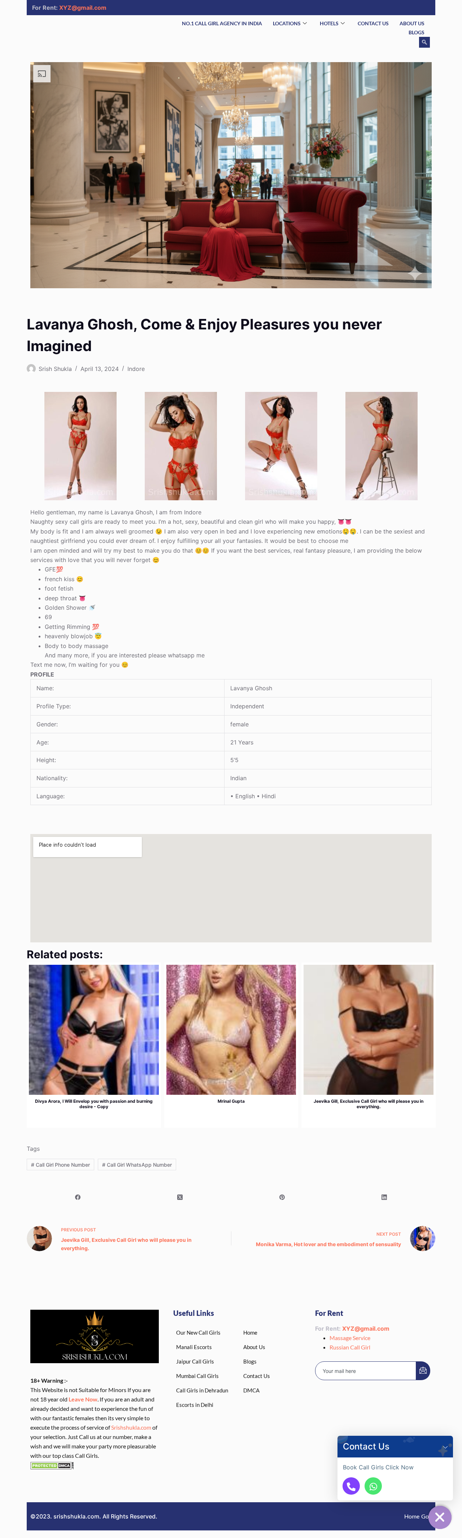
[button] (445, 1446)
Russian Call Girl (350, 1347)
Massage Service (350, 1337)
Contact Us (373, 23)
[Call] (351, 1486)
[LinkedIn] (384, 1197)
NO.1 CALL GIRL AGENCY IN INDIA (222, 23)
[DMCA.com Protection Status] (52, 1464)
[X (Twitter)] (180, 1197)
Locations (287, 23)
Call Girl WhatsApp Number (137, 1165)
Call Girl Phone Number (60, 1165)
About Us (412, 23)
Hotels (329, 23)
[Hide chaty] (440, 1517)
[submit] (423, 1370)
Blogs (416, 32)
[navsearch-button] (424, 42)
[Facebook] (78, 1197)
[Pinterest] (282, 1197)
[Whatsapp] (373, 1486)
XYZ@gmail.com (82, 7)
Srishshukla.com (131, 1427)
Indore (136, 368)
